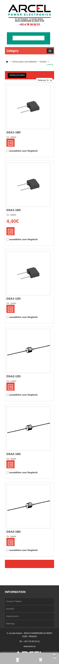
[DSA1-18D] (28, 107)
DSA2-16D (13, 454)
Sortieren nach (26, 80)
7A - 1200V (11, 303)
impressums (12, 616)
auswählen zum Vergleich (23, 150)
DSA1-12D (13, 298)
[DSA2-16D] (28, 429)
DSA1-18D (13, 132)
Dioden (43, 62)
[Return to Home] (7, 61)
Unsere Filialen (14, 601)
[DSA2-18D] (28, 506)
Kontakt (10, 608)
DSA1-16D (13, 210)
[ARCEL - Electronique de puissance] (29, 15)
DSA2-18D (13, 531)
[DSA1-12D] (28, 273)
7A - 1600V (11, 215)
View (10, 143)
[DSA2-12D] (28, 351)
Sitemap (10, 623)
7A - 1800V (11, 137)
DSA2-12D (13, 376)
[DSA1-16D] (28, 185)
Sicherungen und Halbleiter (24, 62)
